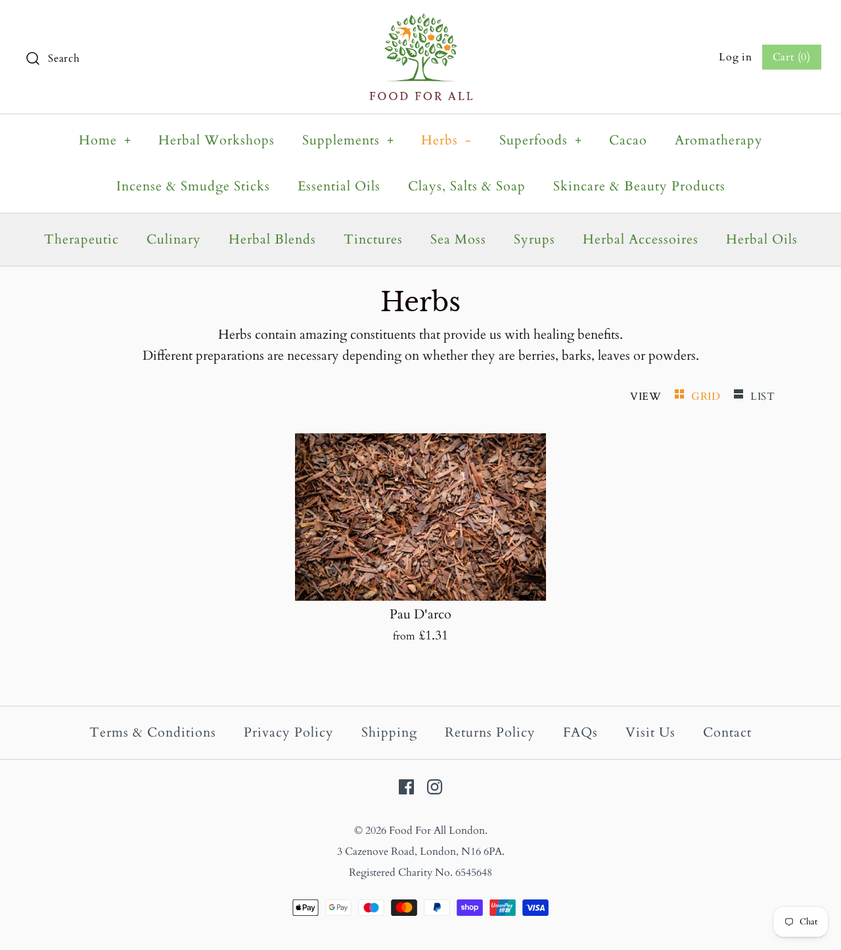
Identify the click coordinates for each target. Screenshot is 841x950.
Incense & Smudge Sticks (193, 186)
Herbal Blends (272, 239)
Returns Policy (490, 732)
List (762, 396)
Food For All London (437, 830)
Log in (735, 57)
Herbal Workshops (216, 140)
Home (105, 140)
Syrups (534, 239)
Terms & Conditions (152, 732)
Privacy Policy (289, 732)
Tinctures (373, 239)
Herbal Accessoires (640, 239)
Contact (727, 732)
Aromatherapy (719, 140)
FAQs (580, 732)
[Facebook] (406, 786)
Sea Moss (458, 239)
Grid (707, 396)
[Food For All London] (421, 23)
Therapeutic (81, 239)
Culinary (174, 239)
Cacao (628, 140)
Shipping (389, 732)
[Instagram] (434, 786)
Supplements (348, 140)
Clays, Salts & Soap (467, 186)
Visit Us (650, 732)
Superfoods (540, 140)
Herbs (446, 140)
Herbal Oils (762, 239)
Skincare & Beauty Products (639, 186)
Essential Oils (339, 186)
